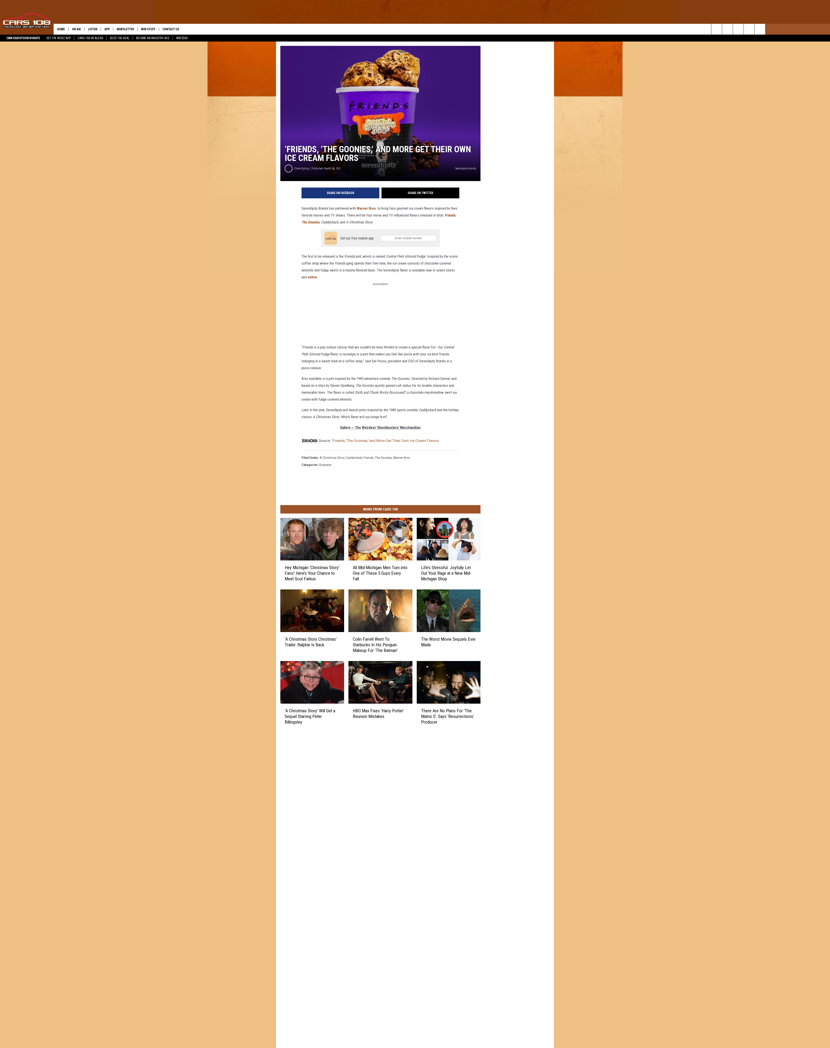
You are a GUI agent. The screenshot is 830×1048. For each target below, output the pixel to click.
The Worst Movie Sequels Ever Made (448, 642)
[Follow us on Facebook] (738, 29)
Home (61, 29)
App (107, 29)
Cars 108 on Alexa (90, 38)
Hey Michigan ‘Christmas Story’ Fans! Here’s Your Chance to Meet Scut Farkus (312, 573)
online (312, 277)
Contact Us (171, 29)
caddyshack (354, 457)
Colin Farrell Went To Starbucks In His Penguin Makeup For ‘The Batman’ (375, 645)
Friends (450, 215)
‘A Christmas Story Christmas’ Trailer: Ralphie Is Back (311, 642)
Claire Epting (301, 168)
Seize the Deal (119, 38)
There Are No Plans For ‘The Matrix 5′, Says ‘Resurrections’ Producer (447, 716)
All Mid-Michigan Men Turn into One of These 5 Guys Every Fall (380, 573)
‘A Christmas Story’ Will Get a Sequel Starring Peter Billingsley (310, 716)
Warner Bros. (367, 208)
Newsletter (125, 29)
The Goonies (310, 222)
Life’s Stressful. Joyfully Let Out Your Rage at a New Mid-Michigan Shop (446, 573)
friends (369, 457)
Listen (92, 29)
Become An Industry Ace (152, 38)
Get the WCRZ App (58, 38)
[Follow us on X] (749, 29)
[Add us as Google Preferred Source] (727, 29)
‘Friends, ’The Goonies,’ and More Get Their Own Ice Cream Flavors (385, 440)
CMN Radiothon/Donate (23, 38)
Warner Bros (401, 457)
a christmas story (332, 457)
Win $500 (182, 38)
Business (325, 465)
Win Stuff (148, 29)
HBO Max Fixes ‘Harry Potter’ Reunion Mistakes (378, 713)
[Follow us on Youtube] (760, 29)
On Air (76, 29)
